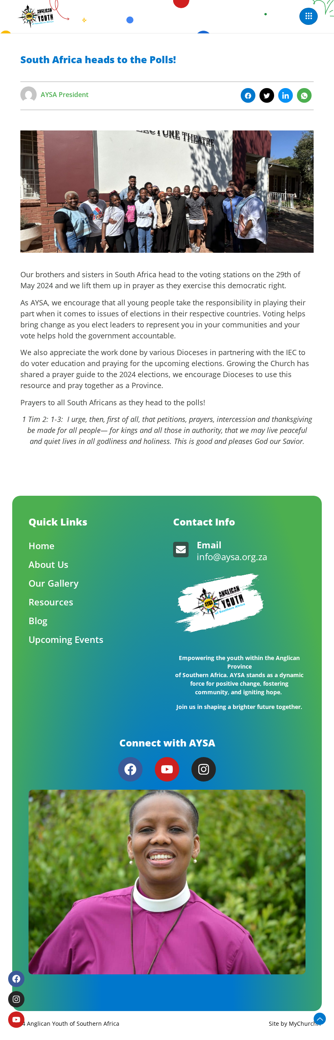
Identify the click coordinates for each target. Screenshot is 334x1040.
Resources (51, 602)
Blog (38, 620)
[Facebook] (130, 769)
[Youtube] (167, 769)
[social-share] (248, 95)
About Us (48, 564)
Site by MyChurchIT (295, 1023)
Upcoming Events (66, 639)
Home (42, 545)
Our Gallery (54, 583)
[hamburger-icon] (308, 16)
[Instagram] (203, 769)
